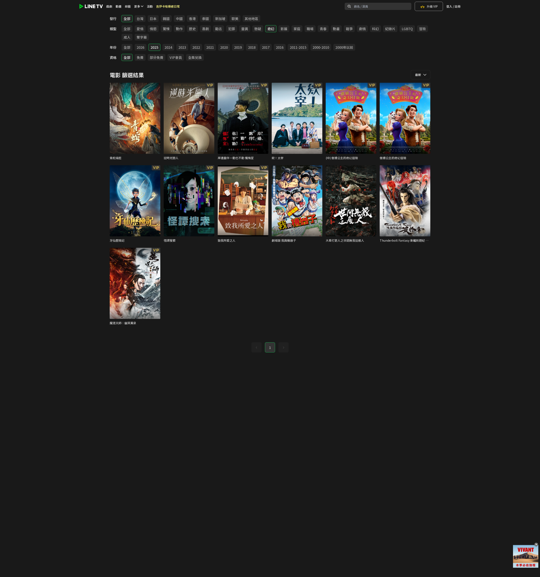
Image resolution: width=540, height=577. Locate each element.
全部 (127, 18)
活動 (150, 6)
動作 (179, 28)
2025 (154, 47)
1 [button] (270, 347)
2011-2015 (298, 47)
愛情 (140, 28)
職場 (310, 28)
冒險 (422, 28)
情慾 (153, 28)
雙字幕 (142, 37)
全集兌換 (195, 57)
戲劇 (109, 6)
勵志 (218, 28)
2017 (266, 47)
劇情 (362, 28)
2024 (168, 47)
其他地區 (251, 18)
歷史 (192, 28)
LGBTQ (407, 28)
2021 (210, 47)
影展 (284, 28)
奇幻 (270, 28)
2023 (182, 47)
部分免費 (156, 57)
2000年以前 (344, 47)
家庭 (297, 28)
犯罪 (231, 28)
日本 (153, 18)
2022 (196, 47)
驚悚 (166, 28)
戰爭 (349, 28)
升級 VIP (432, 6)
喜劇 (205, 28)
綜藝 (128, 6)
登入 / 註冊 (453, 6)
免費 (140, 57)
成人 (127, 37)
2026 (140, 47)
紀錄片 (390, 28)
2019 (238, 47)
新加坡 (220, 18)
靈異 (244, 28)
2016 (280, 47)
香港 (192, 18)
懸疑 (257, 28)
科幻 (375, 28)
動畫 (119, 6)
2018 (252, 47)
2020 (224, 47)
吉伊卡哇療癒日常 (168, 6)
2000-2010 (321, 47)
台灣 (140, 18)
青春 (323, 28)
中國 (179, 18)
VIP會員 (176, 57)
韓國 (166, 18)
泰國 (205, 18)
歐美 (235, 18)
